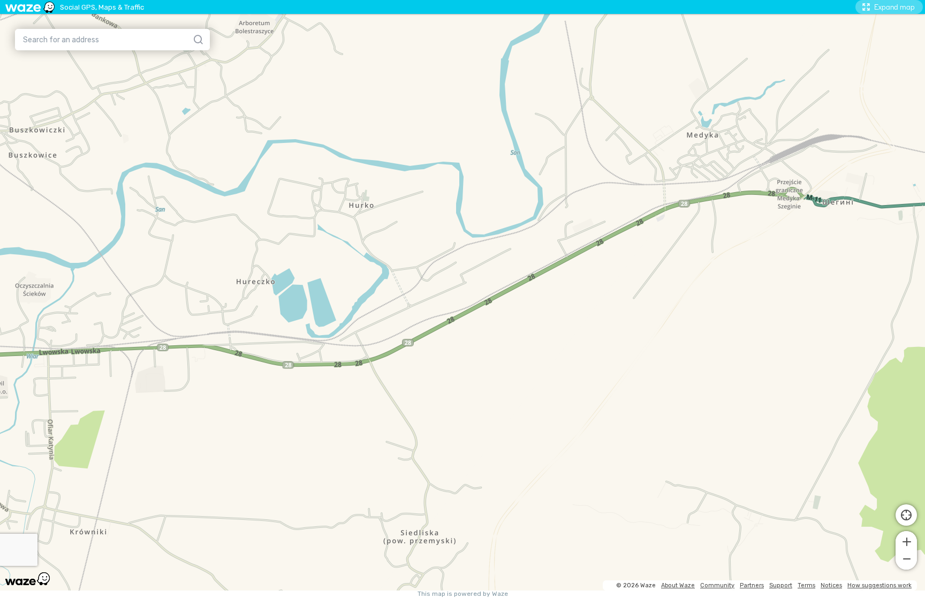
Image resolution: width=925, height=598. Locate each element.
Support (780, 585)
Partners (752, 585)
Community (717, 585)
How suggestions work (879, 585)
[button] (906, 540)
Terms (806, 585)
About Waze (678, 585)
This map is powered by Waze (463, 594)
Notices (831, 585)
